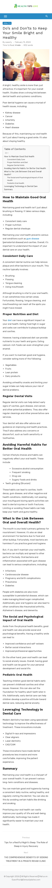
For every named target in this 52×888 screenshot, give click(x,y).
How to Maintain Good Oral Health (19, 156)
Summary (8, 189)
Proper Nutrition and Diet (17, 162)
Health (7, 23)
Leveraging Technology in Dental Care (20, 186)
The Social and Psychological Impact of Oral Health (25, 179)
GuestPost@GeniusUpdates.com (26, 880)
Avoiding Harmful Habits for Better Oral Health (25, 168)
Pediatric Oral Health (15, 183)
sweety (8, 42)
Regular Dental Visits (15, 165)
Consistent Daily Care (16, 159)
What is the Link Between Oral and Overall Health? (22, 173)
